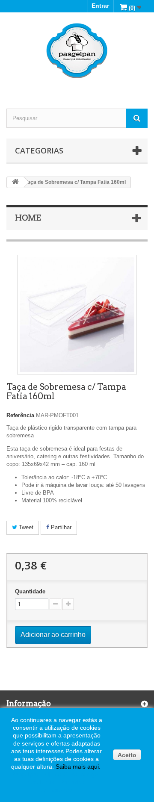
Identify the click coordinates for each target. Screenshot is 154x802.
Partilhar (60, 527)
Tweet (25, 527)
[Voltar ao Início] (15, 182)
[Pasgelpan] (77, 51)
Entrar (100, 5)
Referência (20, 415)
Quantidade (30, 591)
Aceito (127, 755)
